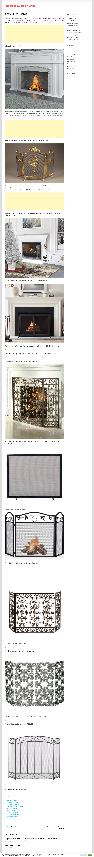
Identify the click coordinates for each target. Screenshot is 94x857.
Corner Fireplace (71, 52)
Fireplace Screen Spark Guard (12, 845)
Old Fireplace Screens (51, 838)
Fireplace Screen (71, 64)
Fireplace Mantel (71, 61)
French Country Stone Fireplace (74, 40)
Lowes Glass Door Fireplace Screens (34, 838)
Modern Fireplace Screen (13, 816)
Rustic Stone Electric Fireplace (74, 32)
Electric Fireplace (71, 54)
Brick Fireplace (70, 49)
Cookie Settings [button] (83, 854)
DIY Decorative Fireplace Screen (14, 812)
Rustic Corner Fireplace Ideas (74, 35)
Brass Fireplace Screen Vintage (14, 804)
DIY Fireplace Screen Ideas (13, 814)
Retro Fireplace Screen (12, 802)
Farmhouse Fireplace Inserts (73, 28)
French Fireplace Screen (12, 800)
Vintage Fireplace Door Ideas (74, 30)
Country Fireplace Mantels (73, 25)
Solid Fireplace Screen (12, 810)
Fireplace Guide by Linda (20, 5)
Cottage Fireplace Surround (73, 21)
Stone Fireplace (70, 75)
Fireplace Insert (70, 59)
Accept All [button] (90, 854)
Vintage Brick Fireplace (72, 37)
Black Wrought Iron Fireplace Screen (15, 806)
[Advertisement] (34, 34)
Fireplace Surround (71, 66)
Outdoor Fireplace (71, 73)
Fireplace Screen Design (12, 808)
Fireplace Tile (70, 68)
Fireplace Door (70, 57)
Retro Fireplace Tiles (72, 18)
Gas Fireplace (70, 71)
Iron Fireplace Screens (12, 818)
